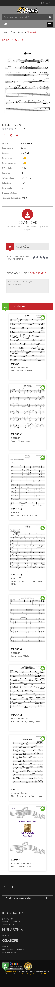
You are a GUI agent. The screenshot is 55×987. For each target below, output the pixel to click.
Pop (22, 153)
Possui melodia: (9, 163)
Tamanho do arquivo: (11, 198)
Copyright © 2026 (10, 972)
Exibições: (6, 183)
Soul (27, 153)
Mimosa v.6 (16, 649)
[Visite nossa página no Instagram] (5, 887)
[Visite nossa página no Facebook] (12, 887)
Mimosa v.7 (16, 434)
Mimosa (15, 364)
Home (4, 32)
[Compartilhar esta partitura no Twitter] (17, 135)
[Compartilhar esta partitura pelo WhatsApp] (5, 135)
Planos (5, 947)
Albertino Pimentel (19, 793)
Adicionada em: (8, 178)
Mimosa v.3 (16, 509)
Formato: (6, 173)
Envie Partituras (9, 952)
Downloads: (7, 188)
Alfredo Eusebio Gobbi (21, 863)
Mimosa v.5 (16, 574)
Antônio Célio (17, 578)
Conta (45, 3)
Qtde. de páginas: (9, 193)
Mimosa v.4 (16, 789)
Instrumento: (7, 148)
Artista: (5, 143)
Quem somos (7, 919)
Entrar (5, 936)
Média (23, 168)
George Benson (17, 32)
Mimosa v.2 (16, 715)
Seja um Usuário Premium (13, 949)
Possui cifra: (7, 158)
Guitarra (24, 148)
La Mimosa (16, 860)
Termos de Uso (8, 924)
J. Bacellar (15, 437)
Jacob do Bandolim (19, 367)
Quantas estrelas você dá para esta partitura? (18, 257)
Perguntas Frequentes (12, 922)
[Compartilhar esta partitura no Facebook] (11, 135)
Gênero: (5, 153)
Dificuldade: (7, 168)
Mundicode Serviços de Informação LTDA (33, 974)
